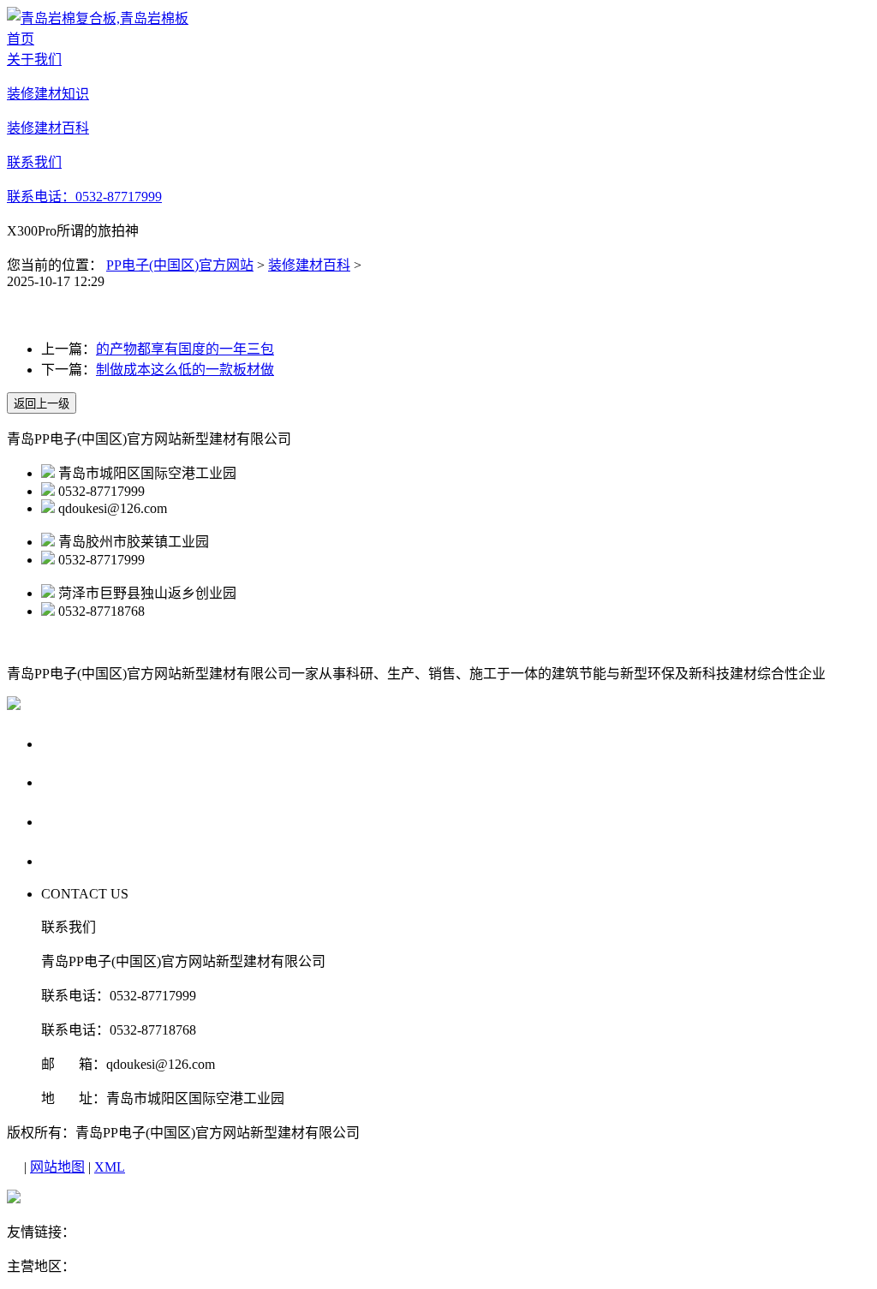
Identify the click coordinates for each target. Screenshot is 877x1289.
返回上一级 (41, 403)
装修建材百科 (309, 265)
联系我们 (73, 860)
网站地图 (57, 1167)
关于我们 (73, 743)
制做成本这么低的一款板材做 (185, 369)
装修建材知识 (90, 782)
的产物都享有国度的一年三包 (185, 349)
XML (109, 1167)
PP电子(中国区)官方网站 (180, 265)
